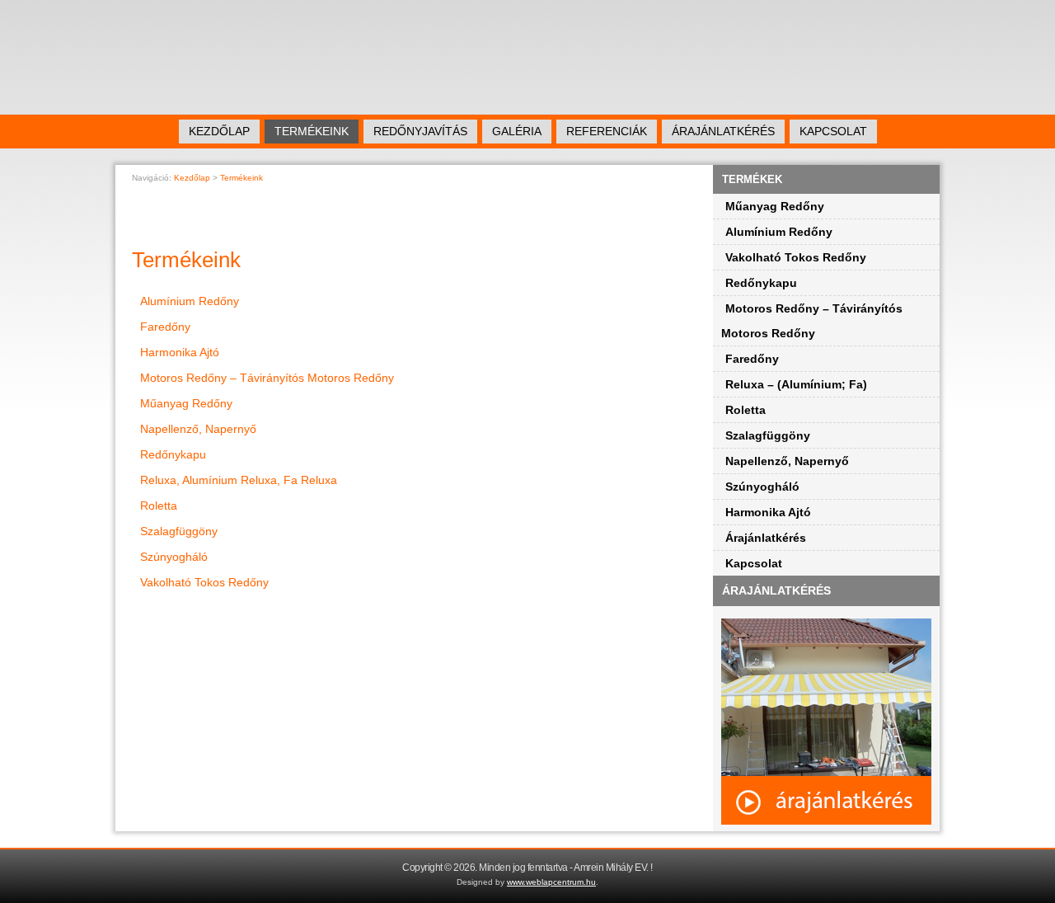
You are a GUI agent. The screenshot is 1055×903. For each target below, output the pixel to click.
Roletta (158, 505)
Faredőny (165, 326)
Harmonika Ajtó (179, 352)
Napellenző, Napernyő (198, 428)
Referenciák (606, 131)
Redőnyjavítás (420, 131)
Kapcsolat (833, 131)
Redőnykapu (173, 454)
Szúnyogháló (174, 556)
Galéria (517, 131)
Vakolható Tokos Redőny (204, 582)
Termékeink (311, 131)
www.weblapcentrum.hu (551, 882)
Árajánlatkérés (723, 131)
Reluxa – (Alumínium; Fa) (796, 384)
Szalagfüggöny (179, 531)
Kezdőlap (219, 131)
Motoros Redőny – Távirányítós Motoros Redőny (267, 377)
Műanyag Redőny (186, 403)
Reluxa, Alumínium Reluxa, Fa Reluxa (238, 480)
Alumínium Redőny (189, 301)
